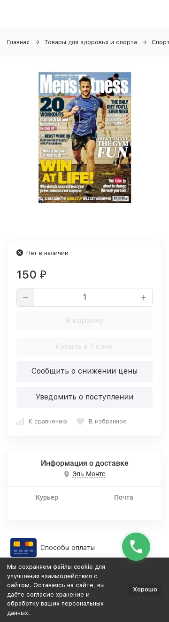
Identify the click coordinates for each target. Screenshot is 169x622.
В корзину (85, 320)
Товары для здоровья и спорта (90, 42)
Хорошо (145, 589)
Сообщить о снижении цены (84, 371)
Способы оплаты (67, 547)
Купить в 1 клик (84, 346)
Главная (18, 42)
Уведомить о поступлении (84, 396)
